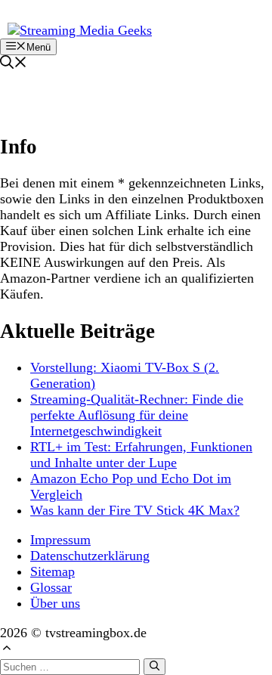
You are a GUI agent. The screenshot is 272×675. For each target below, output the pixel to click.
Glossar (51, 587)
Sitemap (52, 571)
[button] (13, 64)
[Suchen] (154, 666)
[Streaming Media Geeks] (80, 30)
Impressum (60, 539)
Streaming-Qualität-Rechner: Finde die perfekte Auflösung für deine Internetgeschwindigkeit (136, 415)
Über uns (55, 603)
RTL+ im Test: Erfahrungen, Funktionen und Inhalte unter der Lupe (141, 454)
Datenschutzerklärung (90, 555)
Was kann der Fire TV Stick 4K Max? (135, 510)
